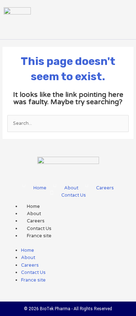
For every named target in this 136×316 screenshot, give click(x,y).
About (34, 214)
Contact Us (39, 228)
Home (33, 206)
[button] (62, 25)
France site (39, 236)
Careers (36, 221)
